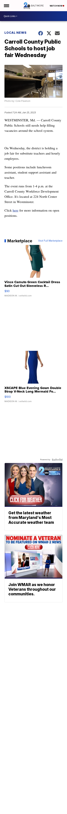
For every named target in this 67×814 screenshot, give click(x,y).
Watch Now (56, 6)
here (15, 210)
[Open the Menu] (6, 5)
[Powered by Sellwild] (57, 459)
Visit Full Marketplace (50, 241)
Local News (15, 32)
